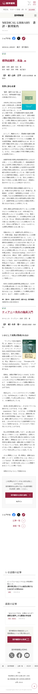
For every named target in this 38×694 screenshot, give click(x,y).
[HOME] (3, 666)
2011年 (29, 666)
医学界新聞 (11, 666)
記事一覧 (20, 666)
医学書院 (8, 3)
